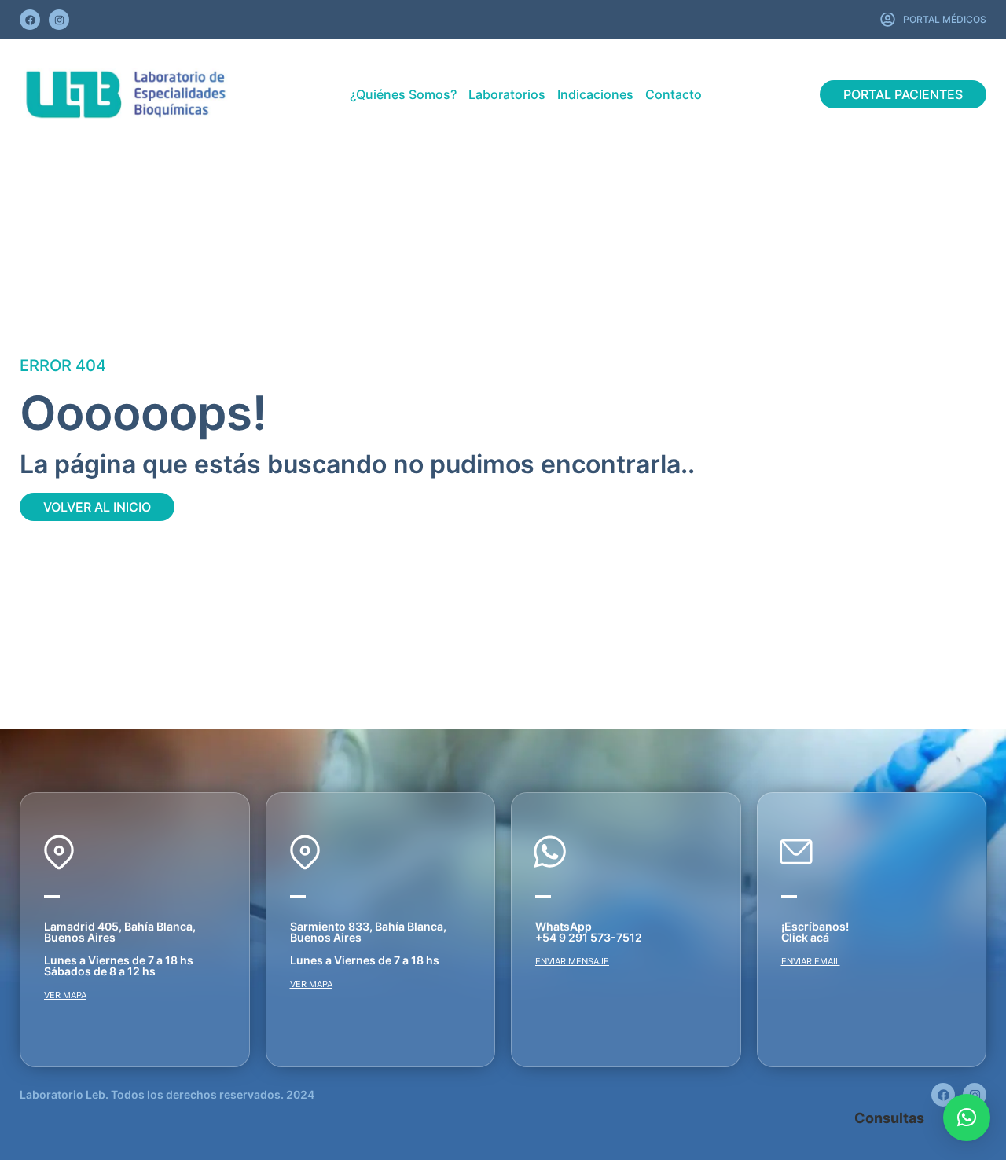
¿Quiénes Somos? (403, 94)
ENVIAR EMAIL (810, 961)
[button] (966, 1117)
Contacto (673, 94)
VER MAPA (65, 994)
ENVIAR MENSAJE (572, 961)
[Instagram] (59, 19)
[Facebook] (30, 19)
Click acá (805, 937)
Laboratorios (506, 94)
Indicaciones (595, 94)
